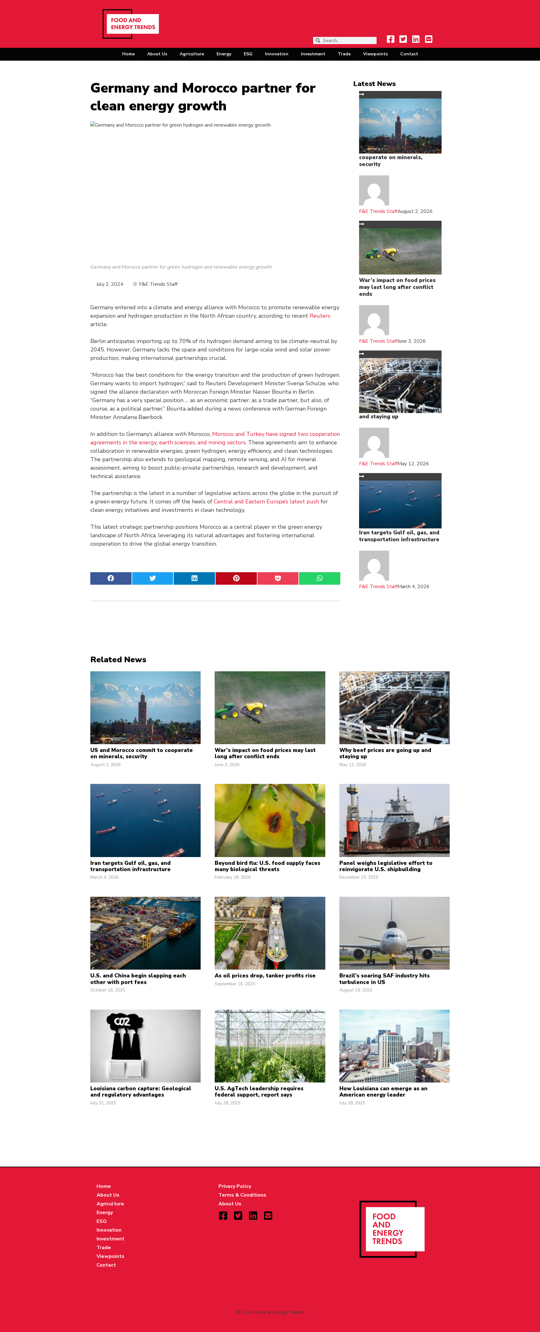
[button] (111, 578)
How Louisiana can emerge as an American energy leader (383, 1091)
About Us (157, 54)
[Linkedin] (416, 39)
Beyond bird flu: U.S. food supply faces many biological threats (267, 866)
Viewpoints (375, 54)
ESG (248, 54)
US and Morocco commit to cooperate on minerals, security (395, 157)
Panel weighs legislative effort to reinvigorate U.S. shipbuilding (385, 866)
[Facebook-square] (391, 39)
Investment (313, 54)
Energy (224, 54)
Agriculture (192, 54)
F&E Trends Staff (378, 211)
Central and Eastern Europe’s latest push (266, 501)
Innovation (276, 54)
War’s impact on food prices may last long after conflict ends (397, 287)
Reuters (320, 316)
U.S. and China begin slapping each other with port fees (138, 979)
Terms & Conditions (242, 1195)
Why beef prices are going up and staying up (399, 413)
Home (128, 54)
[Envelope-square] (429, 39)
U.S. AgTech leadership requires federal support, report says (259, 1091)
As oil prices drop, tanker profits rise (265, 975)
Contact (409, 54)
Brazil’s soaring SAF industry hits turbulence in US (384, 979)
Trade (344, 54)
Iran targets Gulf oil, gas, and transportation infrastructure (399, 536)
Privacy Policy (234, 1186)
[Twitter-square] (403, 39)
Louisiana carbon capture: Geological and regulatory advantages (140, 1091)
